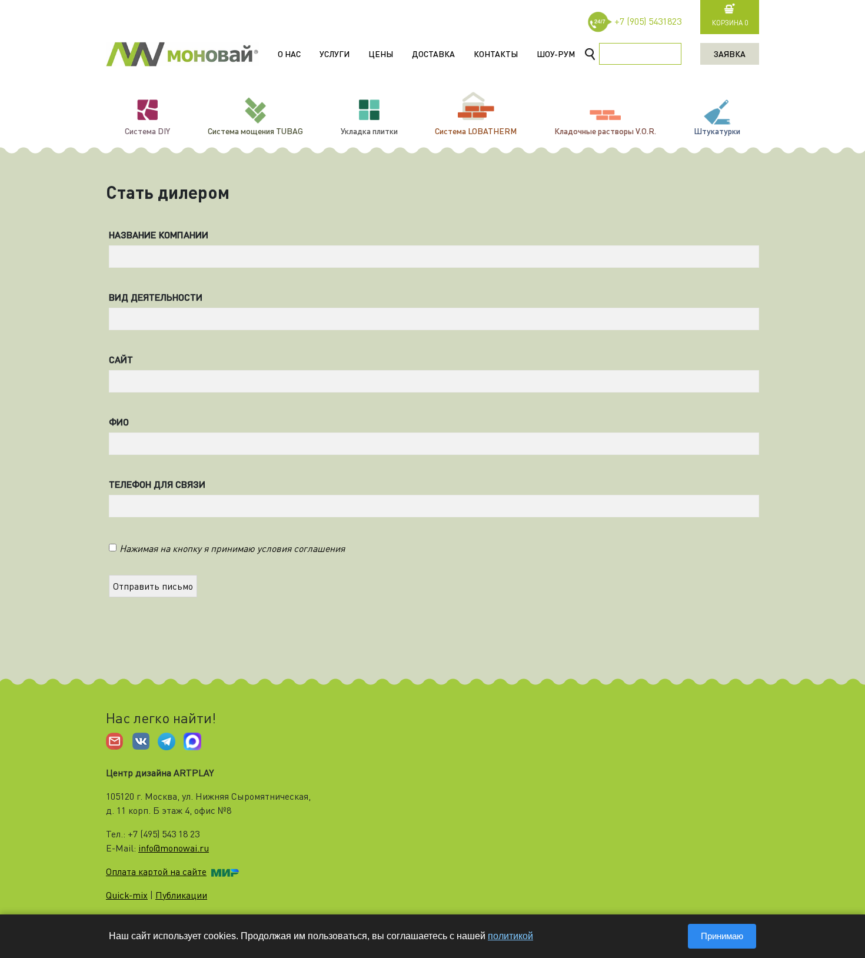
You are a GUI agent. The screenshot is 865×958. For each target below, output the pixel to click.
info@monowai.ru (173, 848)
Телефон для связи (153, 484)
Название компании (153, 234)
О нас (289, 54)
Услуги (335, 54)
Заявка (730, 54)
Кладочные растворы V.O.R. (605, 131)
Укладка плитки (369, 131)
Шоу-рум (556, 54)
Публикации (181, 895)
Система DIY (147, 131)
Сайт (121, 359)
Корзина (730, 22)
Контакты (496, 54)
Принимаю (722, 936)
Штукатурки (717, 131)
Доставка (433, 54)
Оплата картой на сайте (156, 871)
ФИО (119, 422)
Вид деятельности (153, 297)
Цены (380, 54)
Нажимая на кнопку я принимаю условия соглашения (232, 548)
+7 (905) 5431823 (647, 21)
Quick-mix (127, 895)
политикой (510, 936)
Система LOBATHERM (476, 131)
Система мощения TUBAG (255, 131)
